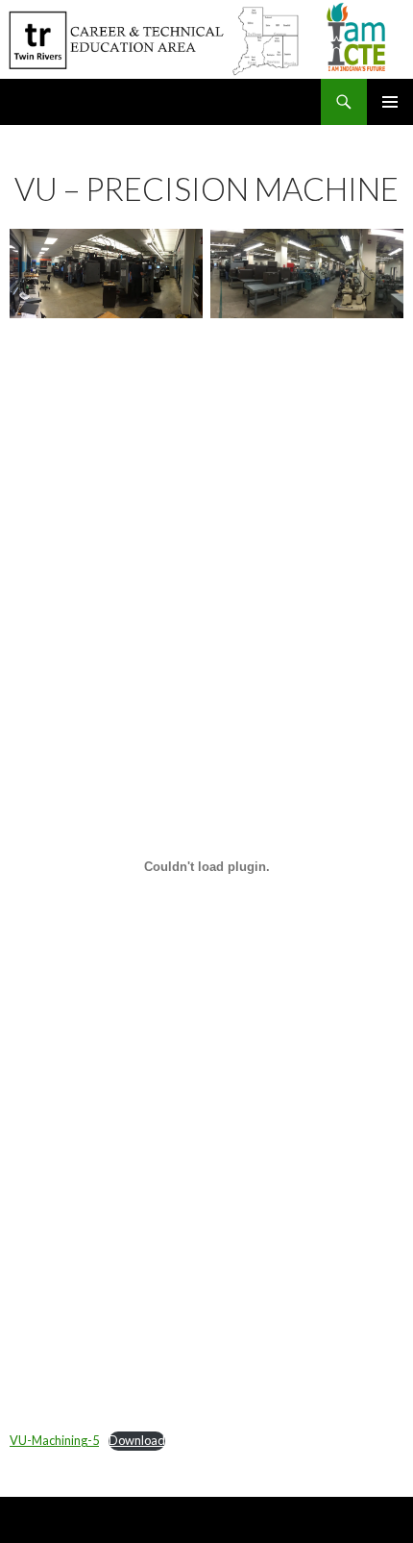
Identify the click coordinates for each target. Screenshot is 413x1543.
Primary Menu (390, 102)
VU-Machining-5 (54, 1440)
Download (137, 1440)
